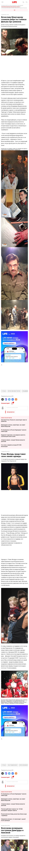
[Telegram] (9, 399)
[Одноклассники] (16, 399)
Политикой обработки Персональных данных (10, 6)
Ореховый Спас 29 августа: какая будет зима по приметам (14, 420)
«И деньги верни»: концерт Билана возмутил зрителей (13, 440)
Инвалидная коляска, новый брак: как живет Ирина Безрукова (13, 425)
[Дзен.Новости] (2, 399)
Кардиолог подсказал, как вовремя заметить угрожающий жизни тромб (13, 435)
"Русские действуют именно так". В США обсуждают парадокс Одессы (12, 809)
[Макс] (6, 399)
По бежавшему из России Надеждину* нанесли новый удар (13, 430)
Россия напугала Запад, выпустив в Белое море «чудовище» (14, 814)
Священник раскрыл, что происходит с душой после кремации (13, 819)
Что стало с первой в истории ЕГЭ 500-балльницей (11, 445)
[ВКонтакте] (12, 399)
